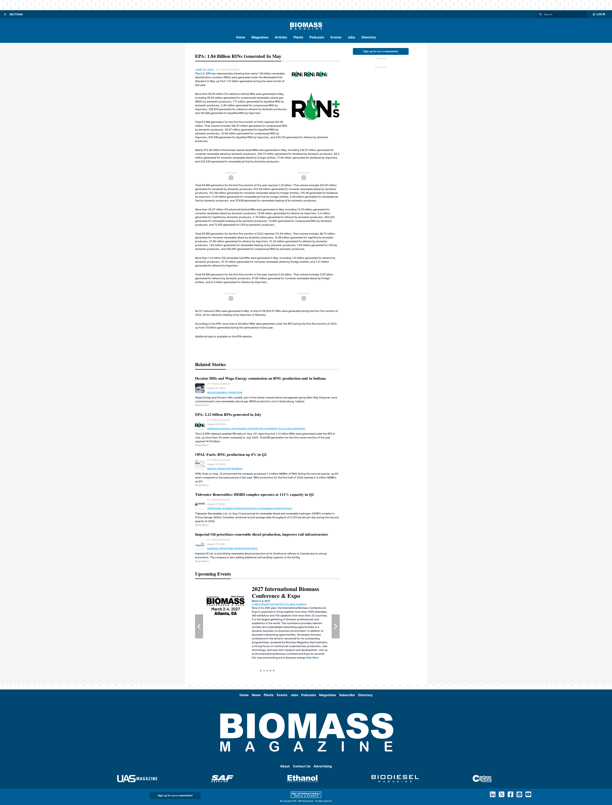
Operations (235, 392)
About (285, 766)
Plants (298, 37)
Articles (281, 37)
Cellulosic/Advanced (292, 428)
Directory (368, 37)
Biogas (211, 392)
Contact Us (301, 766)
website (247, 336)
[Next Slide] (336, 626)
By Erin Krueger (218, 420)
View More (317, 661)
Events (336, 37)
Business (221, 392)
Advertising (323, 766)
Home (240, 37)
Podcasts (317, 37)
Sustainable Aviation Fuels (248, 428)
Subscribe (347, 695)
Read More (202, 405)
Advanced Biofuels (219, 428)
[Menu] (5, 14)
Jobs (351, 37)
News (256, 695)
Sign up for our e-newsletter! (380, 51)
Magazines (259, 37)
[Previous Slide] (199, 626)
